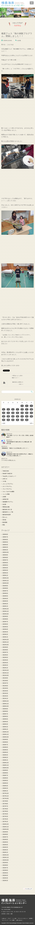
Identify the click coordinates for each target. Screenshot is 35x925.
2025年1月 (5, 575)
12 (8, 412)
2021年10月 (6, 675)
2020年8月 (5, 711)
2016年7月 (5, 837)
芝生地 (4, 519)
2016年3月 (5, 847)
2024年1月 (5, 606)
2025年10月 (6, 552)
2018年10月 (6, 767)
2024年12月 (6, 578)
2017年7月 (5, 806)
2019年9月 (5, 739)
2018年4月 (5, 783)
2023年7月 (5, 621)
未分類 (19, 40)
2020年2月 (5, 726)
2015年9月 (5, 862)
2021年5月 (5, 688)
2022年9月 (5, 647)
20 (13, 416)
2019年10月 (6, 737)
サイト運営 (12, 920)
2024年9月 (5, 585)
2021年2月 (5, 696)
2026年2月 (5, 549)
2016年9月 (5, 832)
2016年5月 (5, 842)
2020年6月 (5, 716)
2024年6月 (5, 593)
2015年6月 (5, 870)
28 (17, 419)
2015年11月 (6, 857)
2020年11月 (6, 703)
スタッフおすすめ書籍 (8, 491)
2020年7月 (5, 714)
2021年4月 (5, 691)
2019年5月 (5, 749)
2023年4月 (5, 629)
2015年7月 (5, 867)
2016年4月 (5, 844)
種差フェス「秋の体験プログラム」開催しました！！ (16, 34)
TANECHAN (6, 471)
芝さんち (5, 517)
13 (13, 412)
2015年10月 (6, 860)
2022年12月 (6, 639)
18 (3, 416)
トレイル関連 (6, 494)
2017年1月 (5, 821)
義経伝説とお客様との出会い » (17, 383)
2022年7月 (5, 652)
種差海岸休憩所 (7, 514)
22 (22, 416)
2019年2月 (5, 757)
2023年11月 (6, 611)
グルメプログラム (7, 489)
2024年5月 (5, 596)
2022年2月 (5, 665)
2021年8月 (5, 680)
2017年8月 (5, 803)
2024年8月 (5, 588)
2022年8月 (5, 649)
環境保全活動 (6, 507)
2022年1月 (5, 667)
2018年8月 (5, 773)
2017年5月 (5, 811)
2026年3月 (5, 547)
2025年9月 (5, 555)
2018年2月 (5, 788)
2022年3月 (5, 662)
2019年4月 (5, 752)
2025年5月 (5, 565)
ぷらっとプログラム (8, 483)
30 (26, 419)
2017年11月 (6, 796)
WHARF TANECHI (7, 473)
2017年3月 (5, 816)
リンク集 (14, 918)
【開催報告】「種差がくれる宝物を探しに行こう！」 (15, 448)
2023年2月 (5, 634)
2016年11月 (6, 826)
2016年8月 (5, 834)
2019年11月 (6, 734)
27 (13, 419)
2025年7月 (5, 560)
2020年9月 (5, 708)
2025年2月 (5, 573)
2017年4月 (5, 814)
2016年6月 (5, 839)
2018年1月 (5, 791)
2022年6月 (5, 655)
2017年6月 (5, 808)
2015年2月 (5, 880)
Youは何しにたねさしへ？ (9, 476)
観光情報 (5, 522)
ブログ (9, 918)
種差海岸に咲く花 (7, 509)
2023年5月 (5, 626)
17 (31, 412)
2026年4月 (5, 544)
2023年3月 (5, 632)
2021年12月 (6, 670)
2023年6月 (5, 624)
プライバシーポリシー (23, 918)
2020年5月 (5, 719)
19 (8, 416)
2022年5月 (5, 657)
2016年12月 (6, 824)
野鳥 (4, 525)
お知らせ (5, 478)
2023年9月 (5, 616)
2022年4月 (5, 660)
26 (8, 419)
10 (31, 409)
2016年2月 (5, 849)
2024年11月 (6, 580)
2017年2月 (5, 819)
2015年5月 (5, 873)
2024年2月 (5, 603)
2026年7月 (5, 537)
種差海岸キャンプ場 (8, 512)
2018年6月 (5, 778)
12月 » (31, 423)
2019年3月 (5, 755)
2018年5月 (5, 780)
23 (26, 416)
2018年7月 (5, 775)
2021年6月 (5, 685)
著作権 (30, 918)
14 (17, 412)
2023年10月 (6, 614)
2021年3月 (5, 693)
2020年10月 (6, 706)
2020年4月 (5, 721)
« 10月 (3, 423)
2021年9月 (5, 678)
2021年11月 (6, 673)
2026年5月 (5, 542)
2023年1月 (5, 637)
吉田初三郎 (5, 499)
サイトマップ (5, 920)
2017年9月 (5, 801)
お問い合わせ (19, 920)
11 (3, 412)
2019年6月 (5, 747)
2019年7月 (5, 744)
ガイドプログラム (7, 486)
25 (3, 419)
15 (22, 412)
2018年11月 (6, 765)
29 (22, 419)
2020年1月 (5, 729)
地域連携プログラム (8, 501)
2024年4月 (5, 598)
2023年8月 (5, 619)
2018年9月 (5, 770)
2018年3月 (5, 785)
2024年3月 (5, 601)
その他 (4, 481)
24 (31, 416)
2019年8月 (5, 742)
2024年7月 (5, 591)
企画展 (4, 496)
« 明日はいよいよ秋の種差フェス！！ (17, 376)
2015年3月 (5, 878)
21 (17, 416)
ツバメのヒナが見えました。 (9, 460)
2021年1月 (5, 698)
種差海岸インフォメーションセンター (16, 4)
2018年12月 (6, 762)
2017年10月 (6, 798)
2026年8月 (5, 534)
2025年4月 (5, 567)
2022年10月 (6, 644)
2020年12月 (6, 701)
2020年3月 (5, 724)
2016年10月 (6, 829)
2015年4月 (5, 875)
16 (26, 412)
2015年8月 (5, 865)
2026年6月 (5, 539)
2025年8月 (5, 557)
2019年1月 (5, 760)
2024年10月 (6, 583)
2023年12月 (6, 608)
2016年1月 (5, 852)
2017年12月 (6, 793)
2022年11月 (6, 642)
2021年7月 (5, 683)
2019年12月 (6, 732)
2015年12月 (6, 855)
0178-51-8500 (7, 909)
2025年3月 (5, 570)
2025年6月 (5, 562)
